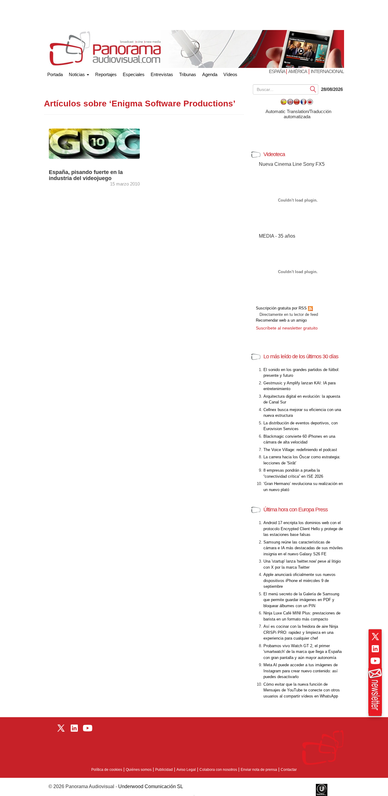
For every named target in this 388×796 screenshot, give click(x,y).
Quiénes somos (139, 770)
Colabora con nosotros (218, 770)
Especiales (134, 74)
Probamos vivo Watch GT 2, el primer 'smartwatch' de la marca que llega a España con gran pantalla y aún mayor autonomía (302, 652)
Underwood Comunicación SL (150, 786)
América (297, 71)
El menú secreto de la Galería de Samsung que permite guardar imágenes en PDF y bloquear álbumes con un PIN (301, 600)
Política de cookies (106, 770)
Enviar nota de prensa (259, 770)
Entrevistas (162, 74)
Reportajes (106, 74)
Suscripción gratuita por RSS (282, 308)
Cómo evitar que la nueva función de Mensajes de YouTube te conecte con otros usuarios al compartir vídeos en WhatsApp (301, 690)
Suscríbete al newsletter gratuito (287, 328)
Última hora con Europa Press (295, 510)
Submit (313, 89)
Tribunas (187, 74)
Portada (55, 73)
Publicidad (164, 770)
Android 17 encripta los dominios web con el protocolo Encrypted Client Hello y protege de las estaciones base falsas (303, 528)
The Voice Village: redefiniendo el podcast (300, 449)
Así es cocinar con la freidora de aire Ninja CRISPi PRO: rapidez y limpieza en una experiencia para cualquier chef (300, 632)
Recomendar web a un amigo (281, 320)
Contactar (289, 770)
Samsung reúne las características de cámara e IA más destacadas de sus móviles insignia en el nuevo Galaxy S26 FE (303, 548)
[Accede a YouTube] (375, 661)
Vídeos (230, 74)
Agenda (209, 74)
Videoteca (274, 154)
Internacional (327, 71)
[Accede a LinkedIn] (375, 649)
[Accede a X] (375, 636)
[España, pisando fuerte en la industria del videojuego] (100, 143)
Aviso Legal (186, 770)
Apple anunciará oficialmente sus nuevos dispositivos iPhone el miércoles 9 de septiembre (299, 580)
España (277, 71)
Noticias (77, 74)
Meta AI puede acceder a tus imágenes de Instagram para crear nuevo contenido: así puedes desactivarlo (300, 671)
